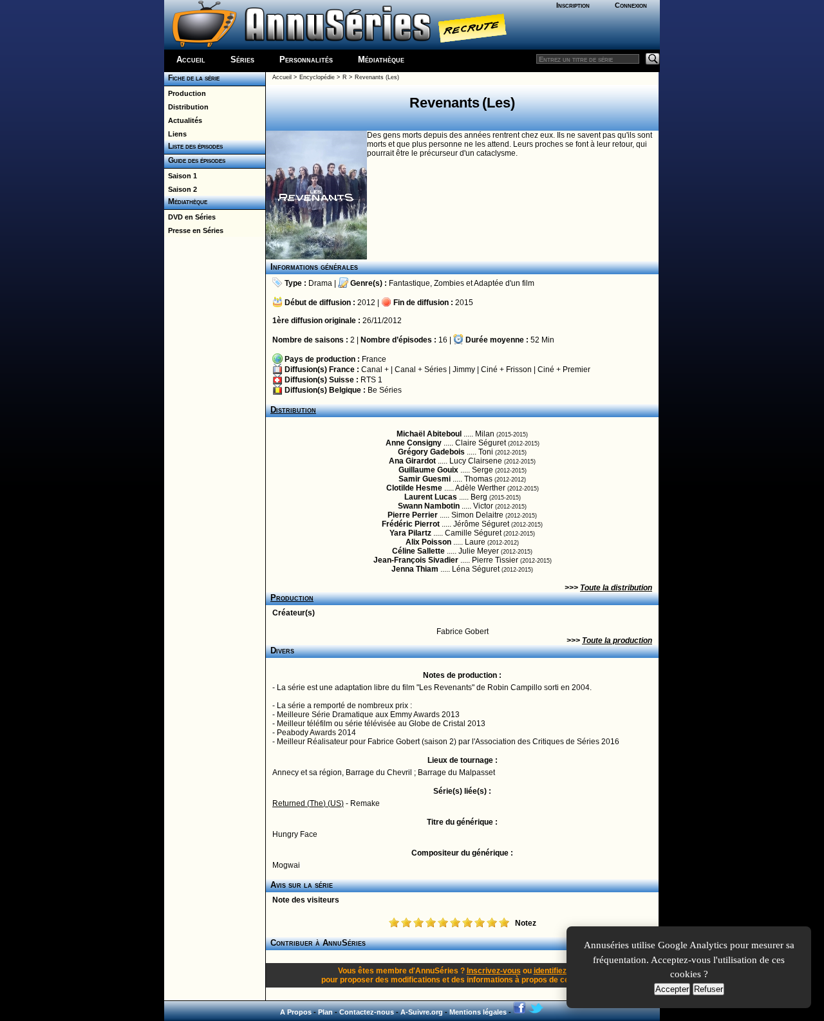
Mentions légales (478, 1012)
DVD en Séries (190, 217)
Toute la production (617, 640)
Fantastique (409, 283)
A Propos (296, 1012)
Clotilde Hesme (414, 487)
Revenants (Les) (377, 77)
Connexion (631, 5)
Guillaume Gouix (428, 469)
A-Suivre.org (421, 1012)
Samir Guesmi (424, 478)
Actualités (183, 120)
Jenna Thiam (414, 569)
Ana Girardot (412, 460)
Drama (320, 283)
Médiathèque (381, 59)
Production (185, 93)
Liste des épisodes (193, 146)
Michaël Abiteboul (429, 433)
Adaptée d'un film (504, 283)
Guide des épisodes (194, 160)
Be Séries (385, 390)
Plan (325, 1012)
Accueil (190, 59)
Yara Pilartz (410, 533)
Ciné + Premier (564, 369)
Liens (175, 134)
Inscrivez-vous (494, 970)
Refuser (708, 989)
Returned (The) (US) (308, 803)
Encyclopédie (317, 77)
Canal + (375, 369)
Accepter (672, 989)
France (374, 359)
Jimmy (464, 369)
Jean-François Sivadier (415, 560)
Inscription (573, 5)
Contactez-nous (366, 1012)
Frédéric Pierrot (411, 524)
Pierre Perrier (413, 515)
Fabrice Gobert (462, 631)
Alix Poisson (428, 542)
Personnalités (306, 59)
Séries (242, 59)
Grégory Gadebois (431, 451)
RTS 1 (371, 379)
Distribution (186, 107)
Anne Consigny (414, 442)
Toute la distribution (616, 587)
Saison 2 (180, 189)
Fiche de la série (192, 77)
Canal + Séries (421, 369)
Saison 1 (180, 176)
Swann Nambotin (429, 505)
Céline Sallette (418, 551)
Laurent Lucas (430, 496)
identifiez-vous (560, 970)
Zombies (449, 283)
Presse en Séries (193, 230)
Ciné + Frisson (506, 369)
